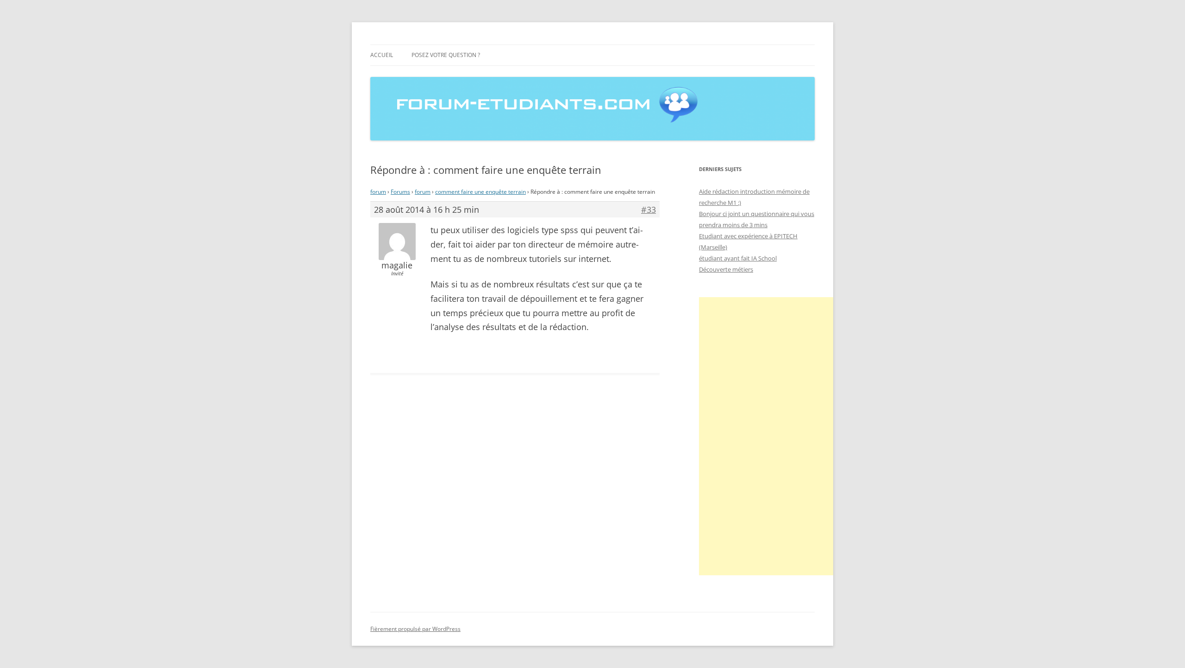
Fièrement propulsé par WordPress (415, 629)
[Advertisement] (768, 436)
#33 (648, 209)
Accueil (381, 55)
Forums (400, 192)
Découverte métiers (726, 269)
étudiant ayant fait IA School (738, 258)
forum (378, 192)
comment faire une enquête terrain (480, 192)
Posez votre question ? (446, 55)
